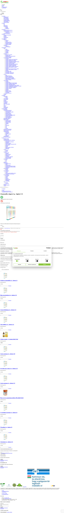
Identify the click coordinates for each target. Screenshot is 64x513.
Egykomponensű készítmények (8, 30)
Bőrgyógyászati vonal (9, 75)
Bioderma (5, 53)
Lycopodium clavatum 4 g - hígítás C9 (8, 412)
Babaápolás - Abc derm (9, 54)
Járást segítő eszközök (9, 114)
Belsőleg (7, 151)
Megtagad (19, 264)
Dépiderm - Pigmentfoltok (9, 76)
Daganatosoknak (6, 136)
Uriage (5, 74)
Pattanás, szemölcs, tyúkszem (10, 147)
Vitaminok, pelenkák (8, 43)
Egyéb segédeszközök (9, 117)
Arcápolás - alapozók (8, 88)
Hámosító (7, 145)
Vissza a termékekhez (3, 512)
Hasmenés (7, 153)
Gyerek (7, 97)
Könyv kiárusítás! (6, 18)
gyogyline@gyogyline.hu (7, 498)
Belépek (2, 459)
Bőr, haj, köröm (6, 119)
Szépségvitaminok (8, 121)
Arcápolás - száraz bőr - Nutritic (10, 63)
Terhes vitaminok (8, 46)
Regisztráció (2, 467)
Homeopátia (3, 29)
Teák (6, 134)
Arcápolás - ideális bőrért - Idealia (10, 84)
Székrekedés (7, 152)
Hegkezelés (7, 148)
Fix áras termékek (6, 19)
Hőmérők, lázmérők (8, 113)
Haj (6, 124)
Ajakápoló (7, 123)
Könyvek (5, 184)
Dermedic (5, 93)
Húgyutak (5, 162)
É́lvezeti (7, 182)
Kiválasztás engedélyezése (32, 264)
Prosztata (7, 169)
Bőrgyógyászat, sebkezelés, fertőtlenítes (9, 140)
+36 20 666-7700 (6, 497)
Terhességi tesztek (8, 165)
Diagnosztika (5, 109)
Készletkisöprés (6, 17)
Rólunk (3, 5)
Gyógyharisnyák (8, 112)
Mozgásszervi (6, 26)
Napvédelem (7, 125)
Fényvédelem (7, 50)
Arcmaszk (7, 81)
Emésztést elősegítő (8, 158)
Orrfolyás (5, 36)
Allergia (5, 149)
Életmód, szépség (4, 108)
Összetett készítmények (7, 33)
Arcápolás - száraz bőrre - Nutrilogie (11, 87)
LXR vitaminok (6, 21)
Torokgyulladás (6, 37)
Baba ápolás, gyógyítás (9, 42)
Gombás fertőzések (8, 120)
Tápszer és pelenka (6, 22)
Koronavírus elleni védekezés (10, 141)
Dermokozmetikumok (7, 20)
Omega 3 (5, 105)
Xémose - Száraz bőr (8, 79)
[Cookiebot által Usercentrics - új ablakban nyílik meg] (47, 248)
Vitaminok (3, 95)
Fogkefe (7, 177)
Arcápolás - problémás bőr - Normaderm (11, 86)
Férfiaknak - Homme (8, 91)
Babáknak (5, 39)
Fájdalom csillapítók (8, 44)
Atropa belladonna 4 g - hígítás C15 (8, 309)
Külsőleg (7, 150)
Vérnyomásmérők (8, 116)
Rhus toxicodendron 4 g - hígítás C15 (8, 295)
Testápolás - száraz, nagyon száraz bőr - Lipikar (12, 68)
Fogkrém (7, 176)
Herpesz (7, 146)
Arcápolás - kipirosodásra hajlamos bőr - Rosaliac (12, 61)
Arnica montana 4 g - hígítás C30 (7, 353)
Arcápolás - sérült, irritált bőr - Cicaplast (11, 67)
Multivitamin (5, 96)
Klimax (7, 164)
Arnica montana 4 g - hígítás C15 (7, 383)
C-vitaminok (5, 102)
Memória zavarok (6, 138)
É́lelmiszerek (7, 135)
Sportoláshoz (7, 28)
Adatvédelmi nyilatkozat (5, 491)
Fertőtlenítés (7, 142)
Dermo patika (4, 47)
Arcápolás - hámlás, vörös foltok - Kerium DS (12, 66)
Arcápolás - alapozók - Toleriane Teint (11, 65)
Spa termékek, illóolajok (7, 118)
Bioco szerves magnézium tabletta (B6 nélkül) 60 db (11, 397)
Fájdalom (3, 23)
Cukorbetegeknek (6, 131)
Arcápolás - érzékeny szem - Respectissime (11, 59)
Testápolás (7, 89)
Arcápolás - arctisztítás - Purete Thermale (11, 82)
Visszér (7, 172)
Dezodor (7, 128)
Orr (6, 160)
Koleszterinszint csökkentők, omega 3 (11, 173)
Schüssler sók (7, 32)
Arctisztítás (7, 58)
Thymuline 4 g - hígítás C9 (6, 427)
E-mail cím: (2, 503)
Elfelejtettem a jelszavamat (4, 460)
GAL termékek (6, 99)
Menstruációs (5, 25)
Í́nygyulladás (7, 175)
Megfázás (3, 34)
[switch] (27, 261)
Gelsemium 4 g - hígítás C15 (6, 441)
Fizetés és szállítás (4, 493)
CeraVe (5, 94)
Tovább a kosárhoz (9, 512)
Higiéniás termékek (8, 143)
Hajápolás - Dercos (8, 90)
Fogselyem (7, 178)
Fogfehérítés (7, 180)
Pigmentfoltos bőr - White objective (10, 56)
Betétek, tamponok (8, 163)
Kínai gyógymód (6, 130)
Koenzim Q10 (6, 101)
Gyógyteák (7, 183)
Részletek (10, 285)
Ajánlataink (3, 188)
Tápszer (7, 41)
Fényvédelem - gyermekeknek (10, 72)
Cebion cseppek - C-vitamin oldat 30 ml (9, 339)
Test (6, 127)
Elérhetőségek (4, 7)
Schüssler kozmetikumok (9, 31)
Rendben (44, 264)
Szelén (5, 106)
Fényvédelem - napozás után (9, 73)
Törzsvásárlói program (5, 494)
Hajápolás (7, 52)
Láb (6, 126)
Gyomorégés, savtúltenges (9, 156)
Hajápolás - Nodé (8, 55)
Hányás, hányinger (8, 154)
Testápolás (7, 40)
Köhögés (5, 35)
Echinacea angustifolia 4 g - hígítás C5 (8, 280)
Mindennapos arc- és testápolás (10, 78)
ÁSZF (3, 490)
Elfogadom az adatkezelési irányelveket (6, 453)
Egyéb (3, 137)
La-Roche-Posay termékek (7, 57)
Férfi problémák (6, 168)
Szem (6, 159)
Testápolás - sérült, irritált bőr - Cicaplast (11, 69)
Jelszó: (1, 505)
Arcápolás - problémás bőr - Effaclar (11, 62)
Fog (4, 24)
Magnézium (5, 103)
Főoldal (3, 190)
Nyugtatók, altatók (6, 139)
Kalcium (5, 100)
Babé (4, 48)
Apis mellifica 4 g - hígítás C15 (7, 324)
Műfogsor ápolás (8, 179)
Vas (4, 104)
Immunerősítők (6, 107)
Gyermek (7, 51)
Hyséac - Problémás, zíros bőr (10, 77)
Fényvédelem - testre (8, 71)
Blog (2, 6)
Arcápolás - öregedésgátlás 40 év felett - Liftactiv (12, 85)
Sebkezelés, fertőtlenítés (9, 115)
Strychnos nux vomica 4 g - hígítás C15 (9, 368)
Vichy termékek (6, 80)
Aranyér (7, 171)
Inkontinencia (7, 167)
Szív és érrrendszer (6, 170)
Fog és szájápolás (6, 174)
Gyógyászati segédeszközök (8, 110)
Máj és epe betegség (8, 157)
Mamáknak (5, 45)
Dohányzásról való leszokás (7, 129)
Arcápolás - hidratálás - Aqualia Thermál (11, 83)
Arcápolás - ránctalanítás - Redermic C (11, 64)
